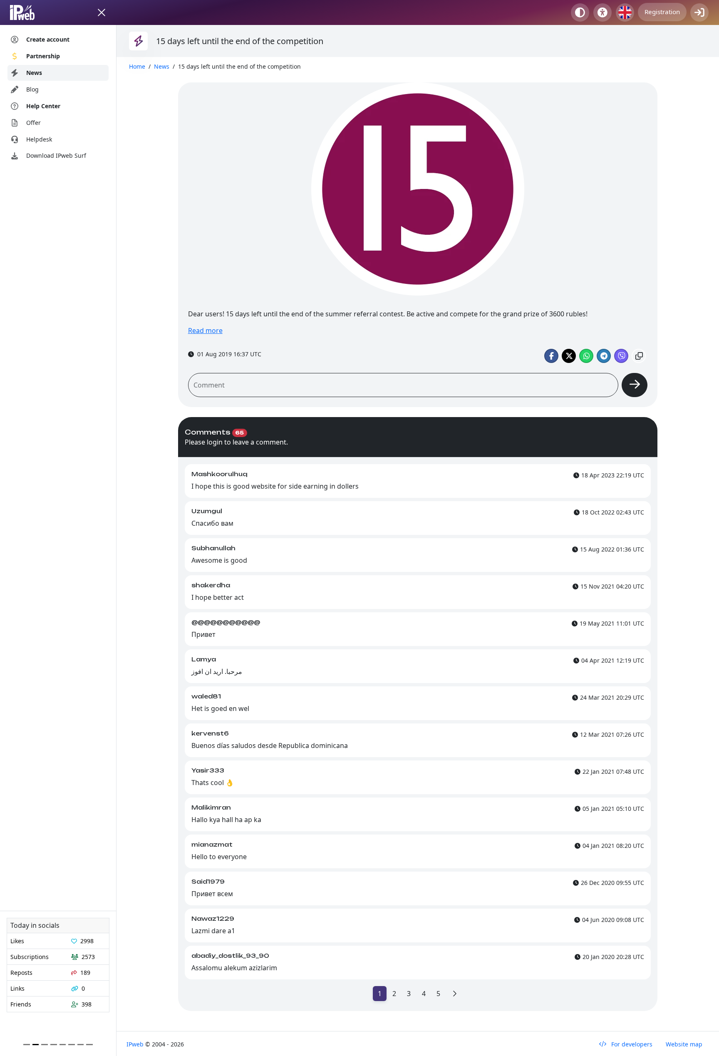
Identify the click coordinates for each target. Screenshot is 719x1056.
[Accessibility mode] (602, 12)
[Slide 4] (63, 1044)
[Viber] (621, 356)
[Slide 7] (89, 1044)
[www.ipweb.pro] (30, 12)
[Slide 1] (35, 1044)
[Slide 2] (44, 1044)
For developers (631, 1044)
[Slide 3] (53, 1044)
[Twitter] (569, 356)
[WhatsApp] (586, 356)
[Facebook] (551, 356)
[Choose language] (625, 12)
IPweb (135, 1044)
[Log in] (699, 12)
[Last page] (454, 993)
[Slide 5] (71, 1044)
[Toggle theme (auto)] (580, 12)
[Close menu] (102, 12)
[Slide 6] (80, 1044)
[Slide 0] (26, 1044)
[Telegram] (604, 356)
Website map (684, 1044)
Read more (205, 330)
